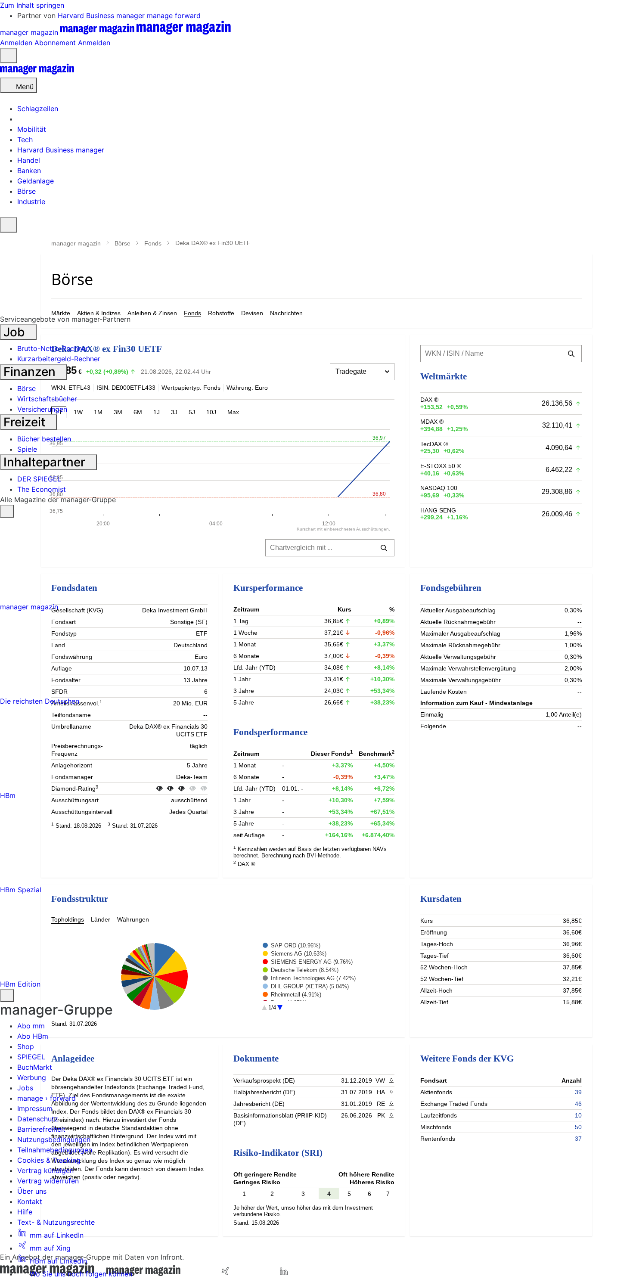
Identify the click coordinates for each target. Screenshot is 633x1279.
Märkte (60, 313)
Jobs (25, 1087)
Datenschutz (37, 1118)
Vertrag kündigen (45, 1170)
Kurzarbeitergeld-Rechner (58, 358)
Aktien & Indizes (99, 313)
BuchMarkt (34, 1067)
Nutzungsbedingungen (53, 1139)
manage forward (174, 15)
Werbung (31, 1077)
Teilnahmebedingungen (54, 1150)
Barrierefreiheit (41, 1129)
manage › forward (46, 1098)
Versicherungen (42, 409)
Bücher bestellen (44, 439)
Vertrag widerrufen (48, 1181)
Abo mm (31, 1025)
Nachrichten (286, 313)
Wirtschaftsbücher (47, 398)
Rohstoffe (221, 313)
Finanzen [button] (31, 371)
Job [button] (15, 332)
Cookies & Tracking (49, 1160)
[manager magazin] (37, 72)
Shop (25, 1046)
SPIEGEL (31, 1056)
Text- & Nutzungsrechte (56, 1222)
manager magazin (76, 243)
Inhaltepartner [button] (45, 462)
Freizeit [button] (25, 422)
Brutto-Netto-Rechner (52, 348)
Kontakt (29, 1201)
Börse (122, 243)
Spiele (27, 449)
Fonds (152, 243)
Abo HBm (32, 1036)
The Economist (41, 489)
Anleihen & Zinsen (152, 313)
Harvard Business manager (102, 15)
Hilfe (24, 1212)
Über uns (32, 1191)
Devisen (252, 313)
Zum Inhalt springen (32, 5)
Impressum (35, 1108)
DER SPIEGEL (39, 479)
